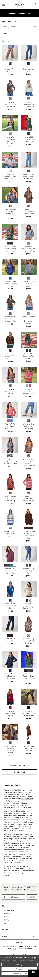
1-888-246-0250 (24, 946)
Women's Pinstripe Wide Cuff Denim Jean (29, 69)
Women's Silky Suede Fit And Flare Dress (28, 748)
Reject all (19, 969)
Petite (6, 920)
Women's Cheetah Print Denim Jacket (29, 211)
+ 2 (15, 565)
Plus (5, 917)
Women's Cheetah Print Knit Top (10, 391)
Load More (19, 772)
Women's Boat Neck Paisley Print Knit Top (10, 498)
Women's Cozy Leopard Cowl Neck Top (28, 641)
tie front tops (15, 801)
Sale (5, 923)
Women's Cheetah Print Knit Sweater (10, 356)
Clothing (7, 913)
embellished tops (11, 850)
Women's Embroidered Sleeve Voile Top (29, 391)
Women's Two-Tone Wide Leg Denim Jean (28, 176)
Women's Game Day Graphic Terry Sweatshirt (10, 284)
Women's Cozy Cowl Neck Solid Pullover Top (10, 571)
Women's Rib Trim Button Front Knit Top (10, 426)
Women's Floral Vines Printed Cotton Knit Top (10, 319)
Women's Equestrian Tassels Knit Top (28, 606)
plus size (28, 856)
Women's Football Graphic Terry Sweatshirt (29, 104)
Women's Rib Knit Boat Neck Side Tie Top (10, 676)
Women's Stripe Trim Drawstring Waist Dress (29, 139)
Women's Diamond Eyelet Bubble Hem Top (10, 176)
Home (4, 21)
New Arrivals (9, 910)
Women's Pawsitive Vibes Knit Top (10, 713)
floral (17, 813)
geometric (8, 815)
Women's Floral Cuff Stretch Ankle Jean (28, 426)
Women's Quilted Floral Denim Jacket (28, 284)
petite (18, 856)
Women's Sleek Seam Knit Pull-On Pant (28, 356)
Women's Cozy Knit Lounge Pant (28, 571)
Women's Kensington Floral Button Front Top (10, 461)
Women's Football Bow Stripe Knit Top (28, 498)
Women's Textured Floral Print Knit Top (10, 104)
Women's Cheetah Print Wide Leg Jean (10, 69)
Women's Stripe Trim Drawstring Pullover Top (10, 249)
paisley (26, 818)
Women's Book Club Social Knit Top (10, 606)
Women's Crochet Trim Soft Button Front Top (28, 249)
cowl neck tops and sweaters (19, 834)
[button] (19, 906)
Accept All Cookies (19, 974)
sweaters (14, 843)
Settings (19, 964)
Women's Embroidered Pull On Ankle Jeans (28, 713)
